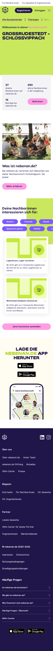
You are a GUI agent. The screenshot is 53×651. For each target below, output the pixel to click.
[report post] (45, 261)
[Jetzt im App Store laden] (26, 365)
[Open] (49, 10)
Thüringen (33, 19)
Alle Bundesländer (12, 19)
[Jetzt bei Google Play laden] (26, 374)
